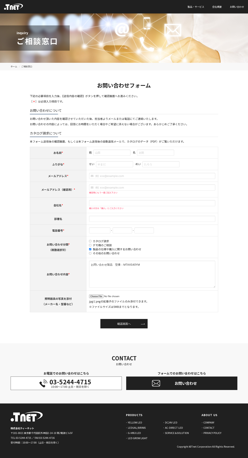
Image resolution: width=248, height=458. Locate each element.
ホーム (14, 66)
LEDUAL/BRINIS (137, 427)
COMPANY (208, 422)
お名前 (58, 153)
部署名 (58, 219)
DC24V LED (171, 422)
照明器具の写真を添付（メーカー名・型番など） (58, 301)
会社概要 (217, 6)
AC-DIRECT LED (174, 427)
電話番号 (58, 230)
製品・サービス (196, 6)
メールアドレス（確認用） (58, 190)
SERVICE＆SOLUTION (177, 433)
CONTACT (209, 427)
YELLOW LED (135, 422)
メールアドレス (58, 176)
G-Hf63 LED (134, 433)
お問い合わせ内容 (58, 274)
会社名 (58, 205)
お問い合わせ (237, 6)
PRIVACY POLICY (212, 433)
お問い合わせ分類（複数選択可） (58, 247)
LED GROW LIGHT (138, 438)
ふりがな (58, 164)
